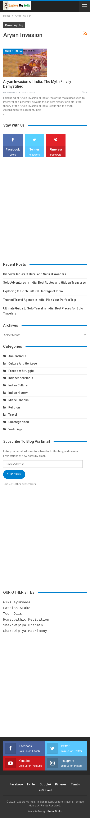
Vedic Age (15, 429)
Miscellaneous (18, 400)
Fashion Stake (16, 608)
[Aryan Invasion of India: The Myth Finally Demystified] (25, 63)
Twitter (31, 784)
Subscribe (14, 474)
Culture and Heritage (22, 363)
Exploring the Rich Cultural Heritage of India (33, 291)
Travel (12, 414)
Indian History (18, 392)
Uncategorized (18, 422)
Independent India (20, 378)
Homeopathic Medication (26, 620)
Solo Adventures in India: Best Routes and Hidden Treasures (44, 282)
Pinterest (61, 784)
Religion (14, 407)
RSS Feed (45, 790)
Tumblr (76, 784)
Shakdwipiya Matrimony (25, 631)
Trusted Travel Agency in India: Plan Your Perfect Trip (39, 299)
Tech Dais (12, 614)
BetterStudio (55, 811)
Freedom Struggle (21, 371)
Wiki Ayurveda (16, 602)
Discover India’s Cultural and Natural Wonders (34, 274)
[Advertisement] (45, 210)
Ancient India (13, 51)
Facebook (16, 784)
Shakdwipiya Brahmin (23, 625)
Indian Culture (17, 385)
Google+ (45, 784)
